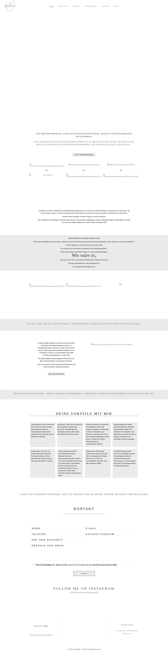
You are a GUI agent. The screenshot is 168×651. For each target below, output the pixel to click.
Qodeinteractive (95, 649)
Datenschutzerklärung (78, 565)
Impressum (127, 633)
